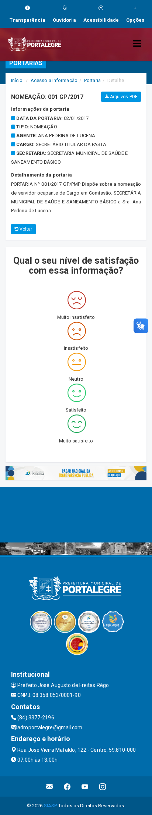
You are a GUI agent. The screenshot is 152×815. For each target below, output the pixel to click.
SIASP (50, 805)
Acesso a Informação (54, 80)
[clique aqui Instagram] (102, 786)
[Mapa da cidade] (76, 514)
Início (17, 80)
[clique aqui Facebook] (67, 786)
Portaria (92, 80)
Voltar (25, 229)
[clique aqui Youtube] (85, 786)
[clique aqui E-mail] (49, 786)
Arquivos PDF (123, 96)
